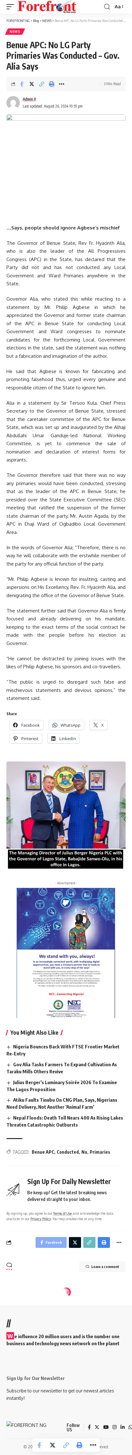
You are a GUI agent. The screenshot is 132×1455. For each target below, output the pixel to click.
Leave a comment (105, 1266)
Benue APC (43, 1152)
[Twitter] (97, 1427)
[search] (107, 7)
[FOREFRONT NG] (47, 6)
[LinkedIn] (122, 1427)
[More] (61, 84)
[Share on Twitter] (31, 84)
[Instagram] (114, 1427)
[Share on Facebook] (21, 84)
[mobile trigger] (11, 6)
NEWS (15, 32)
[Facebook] (89, 1427)
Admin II (29, 99)
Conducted (68, 1152)
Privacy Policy (40, 1219)
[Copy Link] (41, 84)
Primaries (100, 1152)
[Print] (51, 84)
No (84, 1152)
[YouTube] (106, 1427)
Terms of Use (62, 1213)
